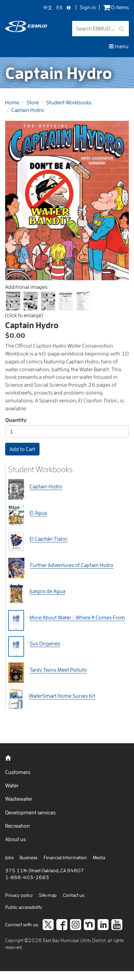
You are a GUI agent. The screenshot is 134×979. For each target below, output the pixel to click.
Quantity (16, 420)
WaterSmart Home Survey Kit (62, 696)
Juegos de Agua (47, 591)
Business (28, 857)
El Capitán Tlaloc (49, 539)
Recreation (17, 826)
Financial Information (65, 857)
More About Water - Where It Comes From (77, 617)
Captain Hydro (27, 110)
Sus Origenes (45, 643)
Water (12, 785)
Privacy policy (19, 895)
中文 (47, 7)
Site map (48, 895)
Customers (17, 772)
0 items (119, 7)
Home (12, 102)
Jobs (9, 857)
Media (99, 857)
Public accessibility (23, 907)
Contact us (73, 895)
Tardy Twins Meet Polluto (58, 670)
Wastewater (18, 799)
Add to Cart (22, 449)
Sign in (88, 7)
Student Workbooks (68, 102)
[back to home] (26, 30)
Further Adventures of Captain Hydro (71, 565)
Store (32, 102)
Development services (30, 812)
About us (15, 839)
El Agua (38, 513)
